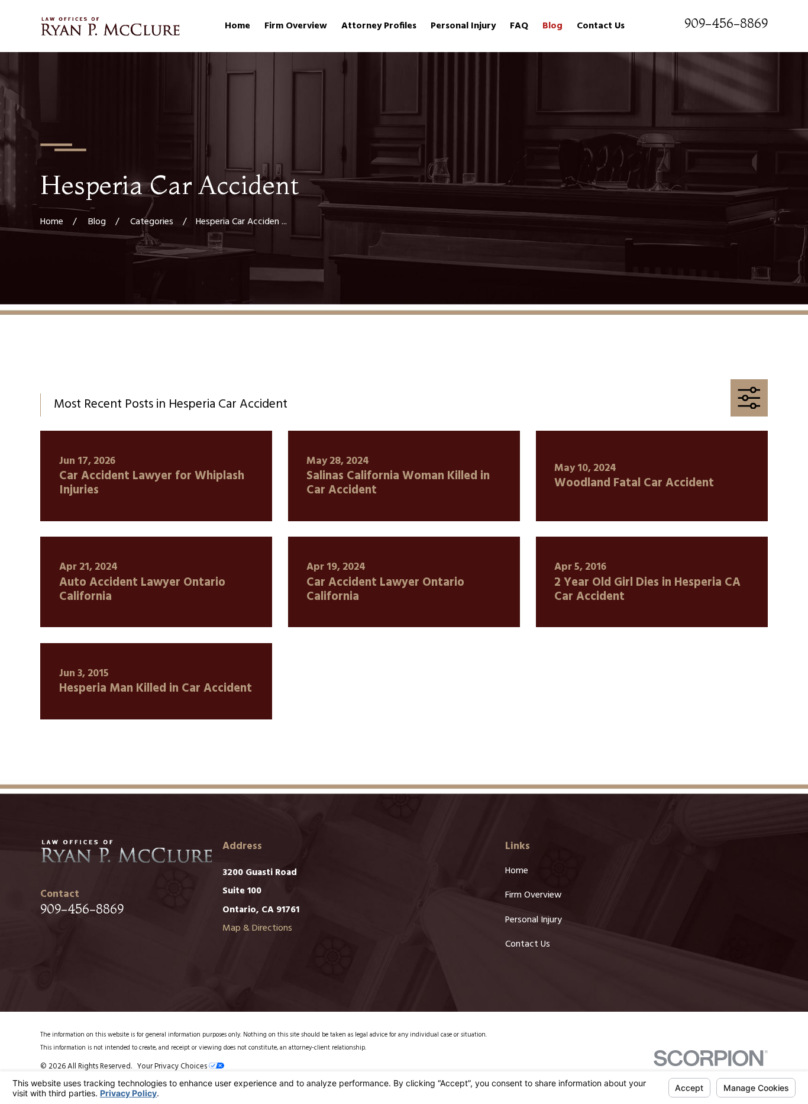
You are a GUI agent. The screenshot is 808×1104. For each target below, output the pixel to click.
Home (516, 871)
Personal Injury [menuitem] (463, 26)
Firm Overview (533, 895)
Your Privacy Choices (173, 1066)
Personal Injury (533, 920)
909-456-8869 (726, 23)
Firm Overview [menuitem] (295, 26)
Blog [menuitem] (552, 26)
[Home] (109, 26)
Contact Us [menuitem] (601, 26)
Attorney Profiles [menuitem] (378, 26)
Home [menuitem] (237, 26)
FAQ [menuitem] (519, 26)
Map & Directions (257, 928)
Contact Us (527, 944)
